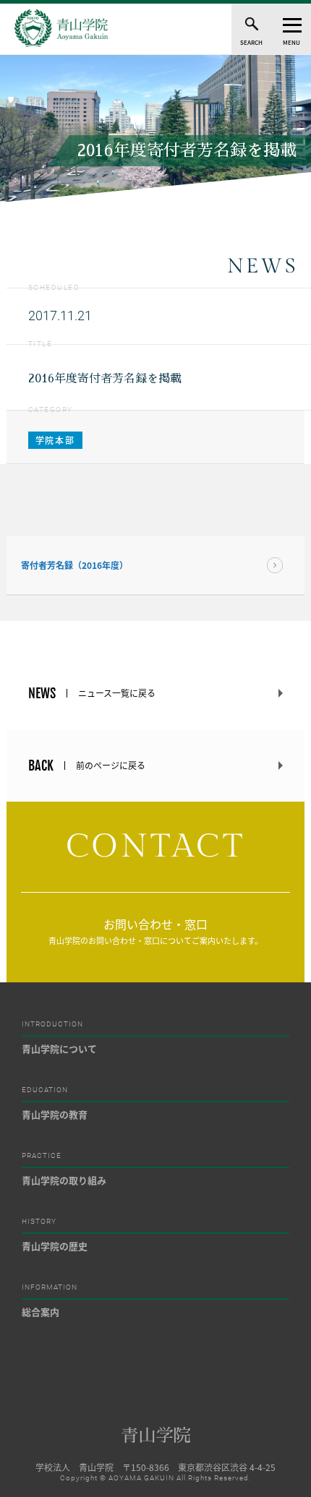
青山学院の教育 (55, 1114)
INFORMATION (49, 1287)
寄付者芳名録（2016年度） (74, 565)
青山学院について (59, 1048)
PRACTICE (41, 1155)
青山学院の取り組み (64, 1180)
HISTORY (39, 1221)
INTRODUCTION (52, 1024)
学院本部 (55, 440)
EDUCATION (45, 1090)
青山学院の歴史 (55, 1246)
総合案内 (40, 1311)
